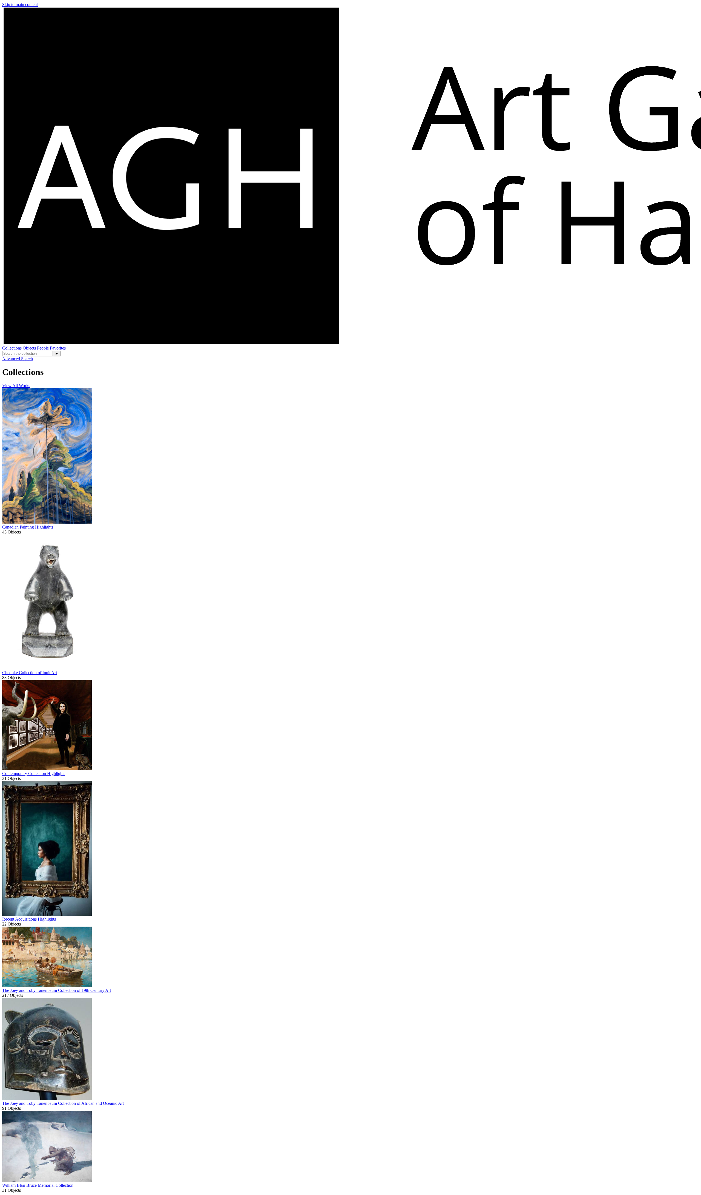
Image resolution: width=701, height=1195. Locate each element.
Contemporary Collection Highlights (33, 773)
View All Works (16, 385)
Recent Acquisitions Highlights (29, 919)
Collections (12, 348)
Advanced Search (17, 358)
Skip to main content (20, 4)
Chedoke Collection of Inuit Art (29, 672)
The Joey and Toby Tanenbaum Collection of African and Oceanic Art (63, 1103)
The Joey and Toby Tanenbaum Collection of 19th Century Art (56, 990)
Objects (30, 348)
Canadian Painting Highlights (27, 527)
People (43, 348)
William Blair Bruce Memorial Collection (37, 1185)
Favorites (58, 348)
